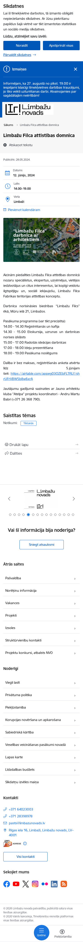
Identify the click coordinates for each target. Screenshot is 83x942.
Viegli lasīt (12, 682)
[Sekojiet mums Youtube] (16, 883)
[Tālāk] (73, 499)
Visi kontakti (26, 856)
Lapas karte (14, 757)
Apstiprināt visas (61, 45)
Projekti (11, 615)
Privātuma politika (18, 695)
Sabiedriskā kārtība (19, 732)
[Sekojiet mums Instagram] (35, 884)
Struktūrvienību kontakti (23, 640)
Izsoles (10, 628)
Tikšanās (28, 423)
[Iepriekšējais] (9, 499)
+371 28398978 (21, 816)
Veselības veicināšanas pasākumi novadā (35, 745)
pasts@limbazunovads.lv (27, 823)
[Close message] (75, 69)
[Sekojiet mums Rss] (63, 884)
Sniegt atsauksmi (41, 544)
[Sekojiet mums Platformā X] (25, 884)
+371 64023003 (21, 809)
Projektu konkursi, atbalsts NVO (29, 653)
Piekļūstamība (15, 707)
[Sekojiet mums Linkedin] (54, 884)
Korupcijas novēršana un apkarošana (33, 720)
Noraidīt (22, 45)
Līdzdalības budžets (20, 769)
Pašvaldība (13, 578)
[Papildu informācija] (25, 843)
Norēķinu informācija (21, 590)
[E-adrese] (12, 843)
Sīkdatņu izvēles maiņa (22, 782)
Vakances (12, 603)
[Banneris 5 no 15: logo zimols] (41, 499)
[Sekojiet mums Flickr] (44, 883)
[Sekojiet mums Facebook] (6, 884)
